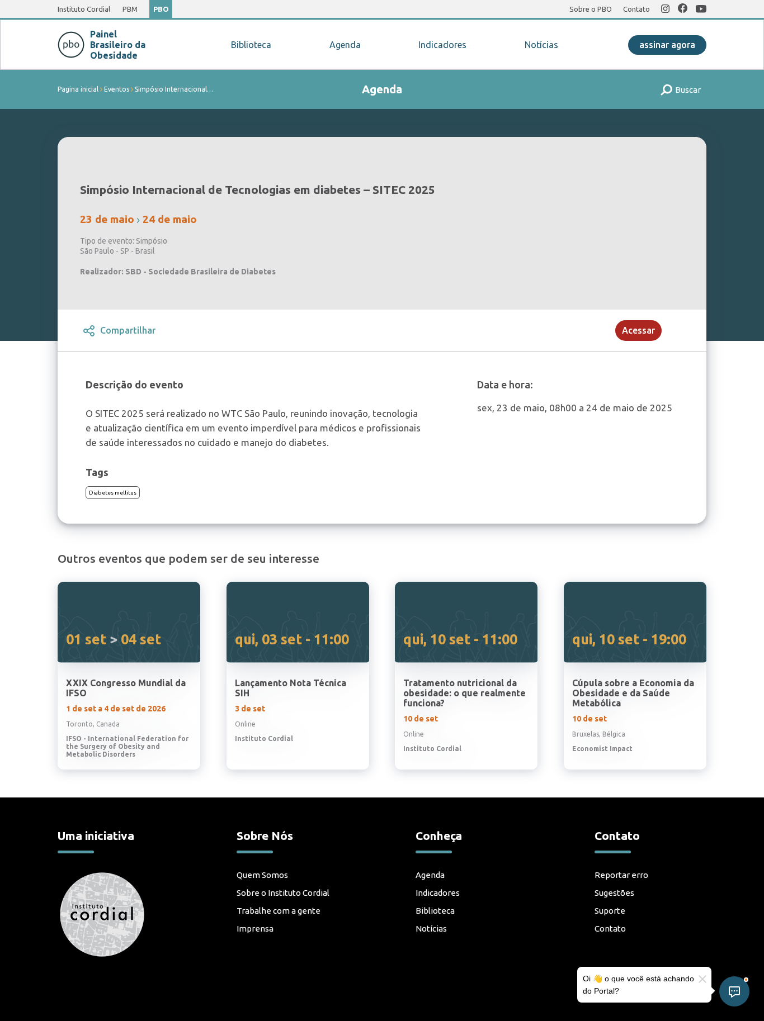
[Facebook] (682, 9)
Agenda (345, 45)
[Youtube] (701, 10)
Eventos (116, 89)
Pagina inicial (78, 89)
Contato (636, 9)
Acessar (638, 330)
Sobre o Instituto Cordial (283, 892)
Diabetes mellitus (112, 493)
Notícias (541, 45)
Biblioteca (251, 45)
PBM (130, 9)
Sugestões (614, 892)
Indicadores (442, 45)
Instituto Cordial (84, 9)
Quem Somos (262, 875)
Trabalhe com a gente (278, 910)
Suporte (610, 910)
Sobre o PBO (590, 9)
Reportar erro (621, 875)
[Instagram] (665, 9)
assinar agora (667, 45)
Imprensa (255, 928)
